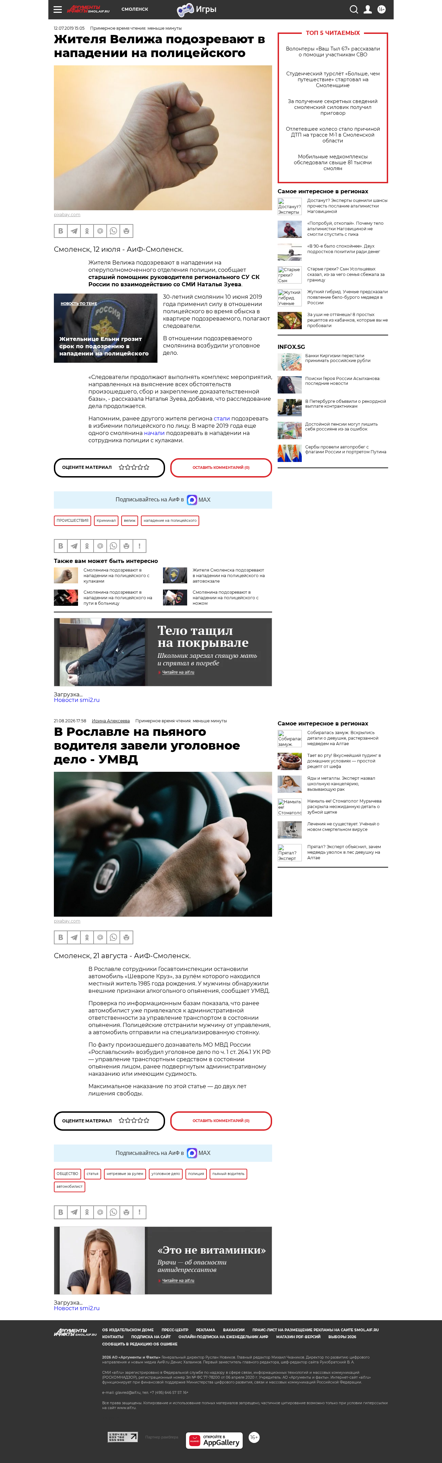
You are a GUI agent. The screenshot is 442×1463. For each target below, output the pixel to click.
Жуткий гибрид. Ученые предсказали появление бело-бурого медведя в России (347, 297)
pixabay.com (67, 214)
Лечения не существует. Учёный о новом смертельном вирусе (343, 826)
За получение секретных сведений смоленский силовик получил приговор (333, 107)
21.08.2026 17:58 (70, 720)
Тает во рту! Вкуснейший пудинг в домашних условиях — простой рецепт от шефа (344, 761)
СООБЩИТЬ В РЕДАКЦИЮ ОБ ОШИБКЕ (139, 1344)
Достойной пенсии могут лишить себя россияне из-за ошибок (341, 427)
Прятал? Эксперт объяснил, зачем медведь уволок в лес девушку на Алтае (344, 852)
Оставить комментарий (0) (221, 467)
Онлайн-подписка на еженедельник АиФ (223, 1337)
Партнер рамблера (161, 1437)
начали (154, 433)
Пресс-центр (175, 1330)
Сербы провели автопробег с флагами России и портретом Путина (345, 449)
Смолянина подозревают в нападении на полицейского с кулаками (117, 575)
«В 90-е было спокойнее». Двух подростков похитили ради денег (343, 248)
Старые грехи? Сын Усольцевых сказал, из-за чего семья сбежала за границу (346, 274)
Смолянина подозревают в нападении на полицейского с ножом (226, 598)
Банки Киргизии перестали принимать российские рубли (338, 358)
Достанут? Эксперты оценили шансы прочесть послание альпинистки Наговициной (347, 206)
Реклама (205, 1330)
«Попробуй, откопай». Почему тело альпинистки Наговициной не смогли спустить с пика (345, 229)
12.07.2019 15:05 (69, 28)
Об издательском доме (128, 1330)
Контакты (112, 1337)
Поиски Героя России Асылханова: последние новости (343, 381)
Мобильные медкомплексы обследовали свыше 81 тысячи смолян (333, 163)
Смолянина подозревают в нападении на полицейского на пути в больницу (118, 598)
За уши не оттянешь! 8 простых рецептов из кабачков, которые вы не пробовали (347, 320)
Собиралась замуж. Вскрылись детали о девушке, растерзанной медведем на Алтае (342, 738)
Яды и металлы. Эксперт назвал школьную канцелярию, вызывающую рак (341, 784)
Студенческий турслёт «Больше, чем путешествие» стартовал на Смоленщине (333, 80)
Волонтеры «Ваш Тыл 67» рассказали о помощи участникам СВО (333, 52)
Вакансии (233, 1330)
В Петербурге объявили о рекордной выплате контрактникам (345, 404)
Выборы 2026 (342, 1337)
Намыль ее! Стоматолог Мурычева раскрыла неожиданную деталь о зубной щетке (344, 806)
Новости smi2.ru (77, 700)
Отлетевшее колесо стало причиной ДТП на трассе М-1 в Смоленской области (333, 135)
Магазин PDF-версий (298, 1337)
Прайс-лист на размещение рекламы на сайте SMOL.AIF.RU (315, 1330)
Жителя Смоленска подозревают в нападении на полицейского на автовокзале (229, 575)
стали (222, 418)
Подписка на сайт (151, 1337)
